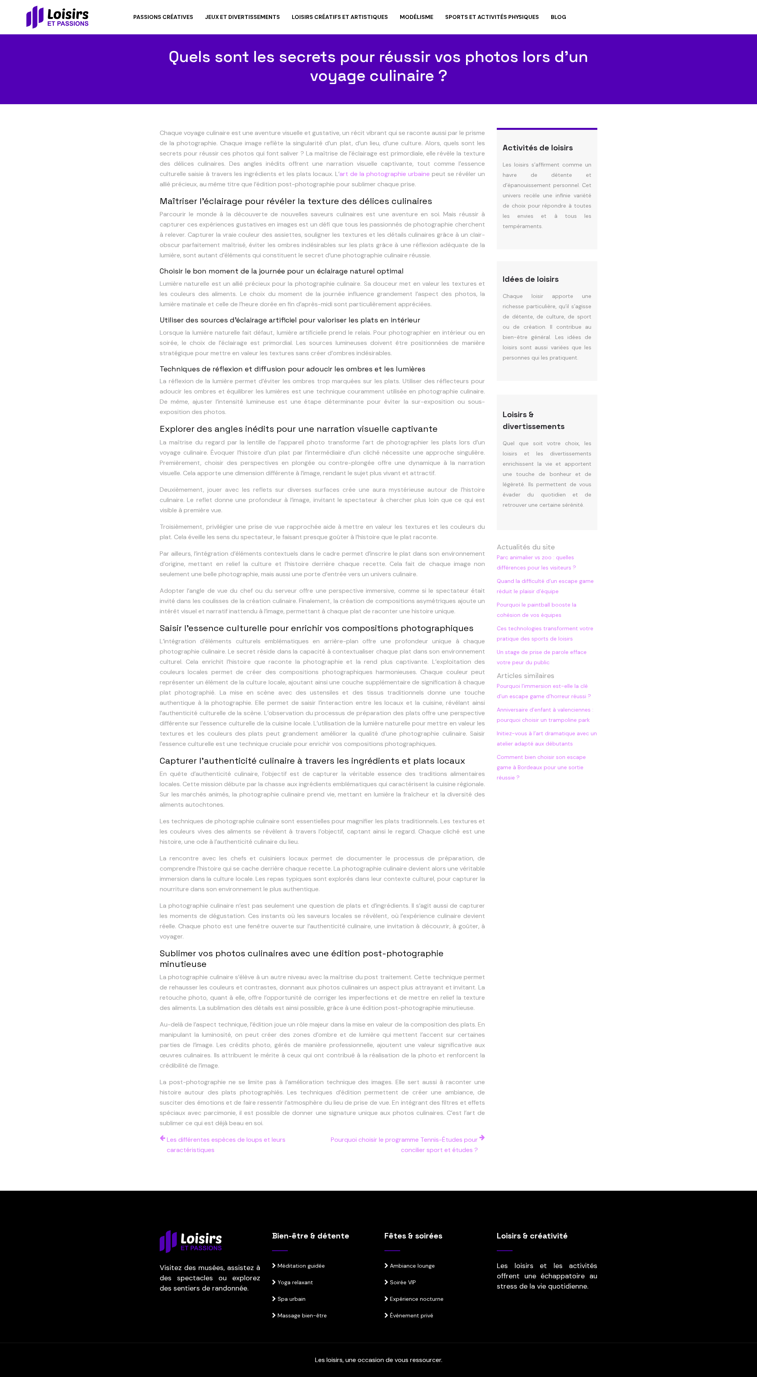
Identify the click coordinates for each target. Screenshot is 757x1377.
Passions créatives (163, 17)
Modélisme (416, 17)
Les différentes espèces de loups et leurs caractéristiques (226, 1144)
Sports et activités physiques (492, 17)
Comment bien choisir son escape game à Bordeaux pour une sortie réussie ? (541, 767)
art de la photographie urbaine (384, 174)
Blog (558, 17)
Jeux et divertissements (242, 17)
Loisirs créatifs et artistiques (340, 17)
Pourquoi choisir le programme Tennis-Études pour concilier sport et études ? (404, 1144)
